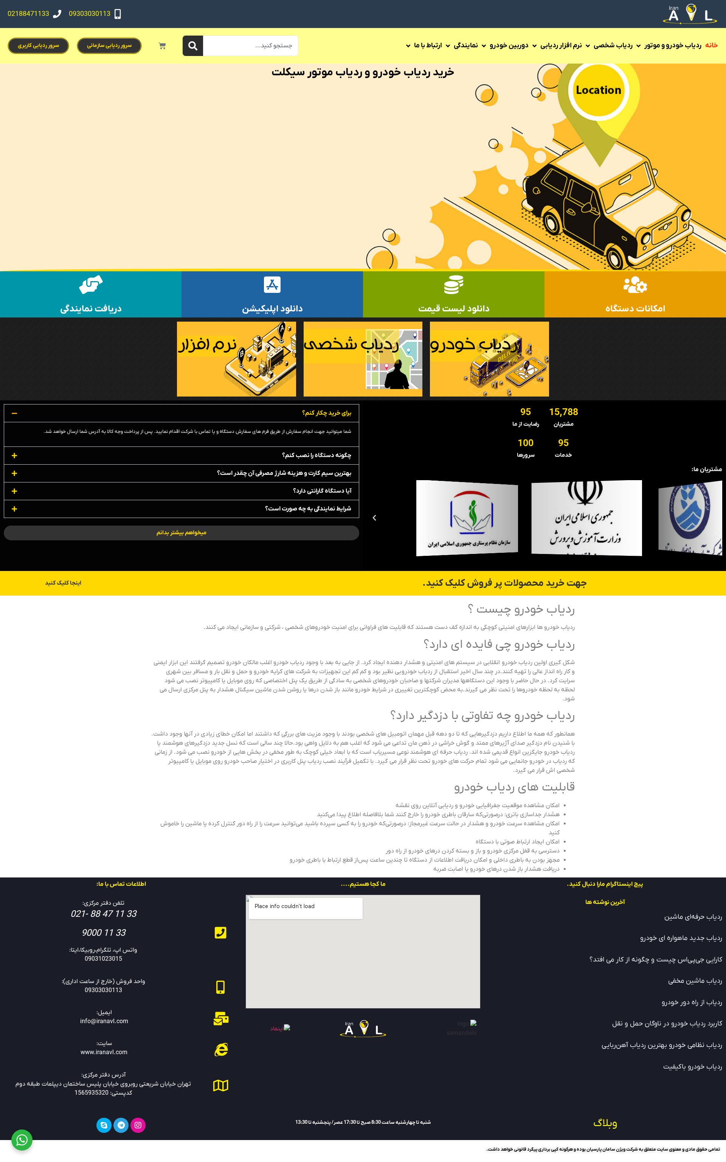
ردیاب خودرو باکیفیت (692, 1066)
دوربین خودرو (509, 45)
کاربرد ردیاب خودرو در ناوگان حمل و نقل (667, 1023)
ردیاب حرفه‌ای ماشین (693, 917)
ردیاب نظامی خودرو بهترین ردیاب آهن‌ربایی (662, 1045)
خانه (711, 45)
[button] (714, 518)
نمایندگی (466, 45)
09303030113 (89, 14)
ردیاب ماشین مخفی (695, 981)
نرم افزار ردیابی (561, 45)
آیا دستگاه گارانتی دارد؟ (322, 491)
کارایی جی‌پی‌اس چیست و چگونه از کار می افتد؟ (655, 959)
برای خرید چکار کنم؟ (326, 413)
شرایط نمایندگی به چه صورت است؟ (308, 509)
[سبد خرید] (162, 45)
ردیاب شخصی (613, 45)
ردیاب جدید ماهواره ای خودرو (681, 938)
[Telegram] (121, 1125)
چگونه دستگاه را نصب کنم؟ (316, 455)
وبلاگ (605, 1123)
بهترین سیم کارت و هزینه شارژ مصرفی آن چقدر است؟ (284, 473)
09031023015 (103, 959)
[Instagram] (138, 1125)
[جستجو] (193, 46)
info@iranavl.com (104, 1021)
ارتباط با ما (428, 45)
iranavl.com (111, 1052)
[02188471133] (57, 14)
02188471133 (28, 14)
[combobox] (250, 46)
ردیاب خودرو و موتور (672, 45)
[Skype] (104, 1125)
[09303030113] (118, 14)
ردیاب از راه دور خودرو (692, 1002)
